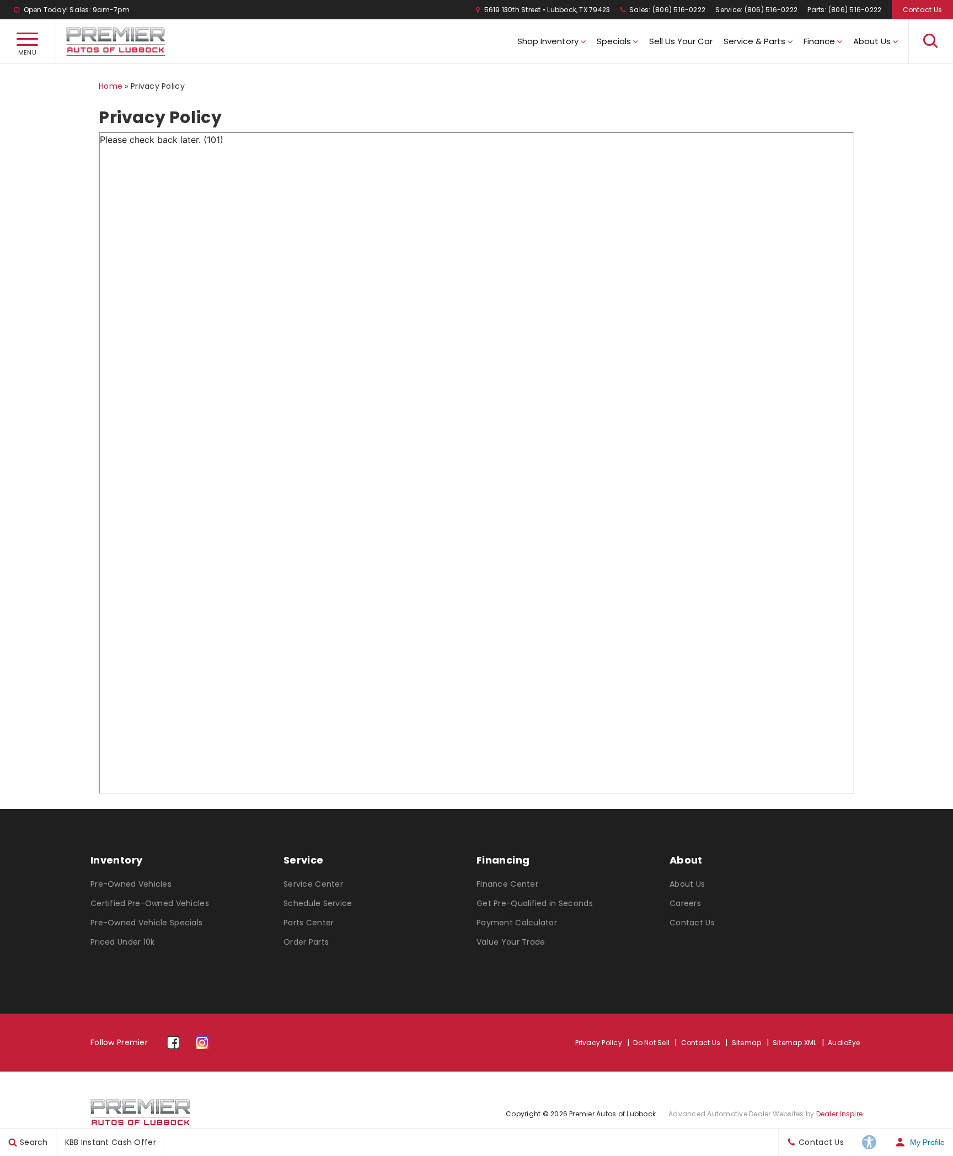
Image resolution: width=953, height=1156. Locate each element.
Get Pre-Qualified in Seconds (534, 903)
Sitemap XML (795, 1042)
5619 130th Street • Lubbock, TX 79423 (546, 9)
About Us (872, 41)
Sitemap (747, 1042)
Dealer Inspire (839, 1113)
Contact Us (922, 9)
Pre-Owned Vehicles (131, 883)
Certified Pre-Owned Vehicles (149, 903)
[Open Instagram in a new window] (202, 1042)
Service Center (313, 883)
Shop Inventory (548, 41)
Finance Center (507, 883)
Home (110, 86)
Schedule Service (317, 903)
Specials (614, 41)
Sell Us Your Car (681, 41)
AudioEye (844, 1042)
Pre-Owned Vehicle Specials (146, 922)
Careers (685, 903)
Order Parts (306, 941)
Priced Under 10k (122, 941)
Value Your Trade (510, 941)
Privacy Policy (598, 1042)
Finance (819, 41)
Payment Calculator (516, 922)
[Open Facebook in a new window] (173, 1042)
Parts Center (308, 922)
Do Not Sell (651, 1042)
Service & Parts (754, 41)
